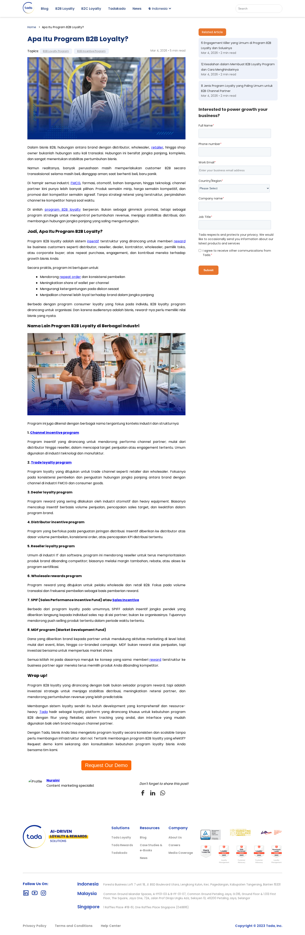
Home (31, 27)
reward (179, 241)
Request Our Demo (106, 765)
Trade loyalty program (51, 462)
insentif (93, 241)
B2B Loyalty (64, 8)
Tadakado (117, 8)
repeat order (70, 276)
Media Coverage (180, 853)
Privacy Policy (34, 925)
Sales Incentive (125, 600)
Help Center (111, 925)
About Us (175, 838)
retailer (157, 147)
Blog (44, 8)
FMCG (76, 183)
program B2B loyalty (63, 209)
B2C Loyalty (91, 8)
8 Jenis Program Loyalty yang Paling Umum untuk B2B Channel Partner (237, 88)
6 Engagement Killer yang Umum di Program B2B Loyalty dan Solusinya (236, 45)
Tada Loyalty (121, 838)
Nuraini (53, 780)
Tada (43, 711)
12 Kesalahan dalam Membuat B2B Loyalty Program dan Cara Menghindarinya (238, 66)
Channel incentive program (54, 432)
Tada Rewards (122, 845)
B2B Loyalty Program (56, 51)
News (137, 8)
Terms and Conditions (74, 925)
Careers (174, 845)
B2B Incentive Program (91, 51)
